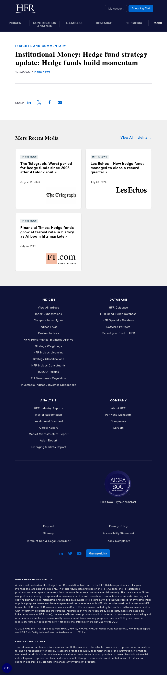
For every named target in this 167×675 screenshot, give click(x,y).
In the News (42, 71)
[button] (29, 103)
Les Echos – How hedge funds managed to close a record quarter (118, 167)
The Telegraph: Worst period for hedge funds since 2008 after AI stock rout (46, 167)
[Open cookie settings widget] (7, 668)
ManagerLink (99, 553)
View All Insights (134, 137)
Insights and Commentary (40, 46)
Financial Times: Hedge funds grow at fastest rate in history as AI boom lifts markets (47, 231)
